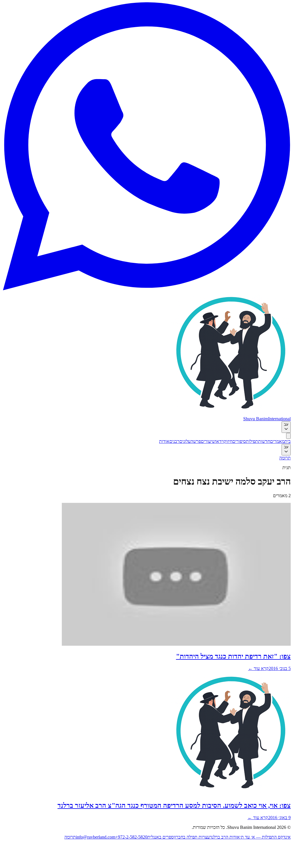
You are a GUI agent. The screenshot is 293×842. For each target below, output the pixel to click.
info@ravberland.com (95, 837)
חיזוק (228, 441)
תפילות (252, 441)
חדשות (264, 441)
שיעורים (208, 441)
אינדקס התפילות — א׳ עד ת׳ (265, 837)
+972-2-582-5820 (131, 837)
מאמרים (277, 441)
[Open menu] (288, 436)
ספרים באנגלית (160, 837)
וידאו (219, 441)
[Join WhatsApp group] (146, 288)
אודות (164, 441)
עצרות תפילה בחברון (192, 837)
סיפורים (239, 441)
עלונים (185, 441)
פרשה (196, 441)
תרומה (285, 457)
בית (287, 441)
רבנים (174, 441)
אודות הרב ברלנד (225, 837)
